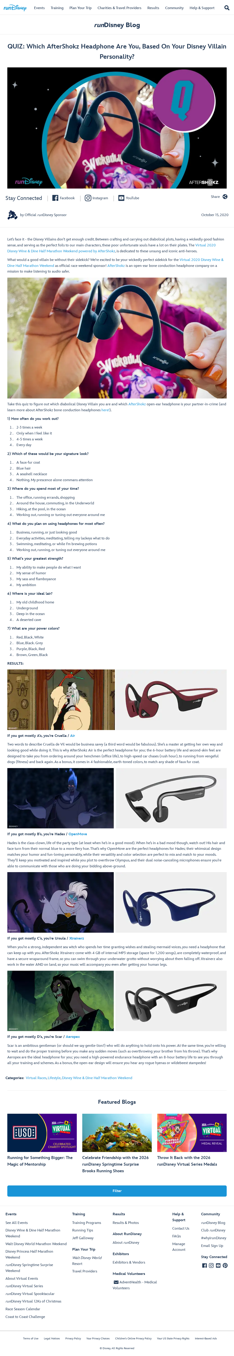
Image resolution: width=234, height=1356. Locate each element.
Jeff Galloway (82, 1238)
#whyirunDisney (213, 1238)
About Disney (126, 1243)
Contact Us (180, 1228)
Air (72, 736)
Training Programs (86, 1223)
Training (57, 8)
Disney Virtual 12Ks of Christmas (33, 1301)
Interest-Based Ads (206, 1338)
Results (153, 8)
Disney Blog (117, 25)
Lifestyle (54, 1078)
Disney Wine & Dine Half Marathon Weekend (97, 1078)
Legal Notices (52, 1338)
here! (105, 410)
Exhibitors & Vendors (129, 1262)
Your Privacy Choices (98, 1338)
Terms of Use (30, 1338)
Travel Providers (84, 1271)
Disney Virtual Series (24, 1286)
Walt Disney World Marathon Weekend (36, 1244)
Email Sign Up (212, 1246)
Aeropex (73, 1037)
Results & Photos (126, 1223)
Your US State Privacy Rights (173, 1338)
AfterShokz (116, 266)
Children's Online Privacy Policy (133, 1338)
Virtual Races (36, 1078)
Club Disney (213, 1230)
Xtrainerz (76, 938)
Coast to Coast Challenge (25, 1317)
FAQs (176, 1236)
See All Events (16, 1223)
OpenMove (78, 834)
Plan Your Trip (80, 8)
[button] (226, 8)
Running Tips (82, 1230)
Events (39, 8)
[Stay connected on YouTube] (218, 1266)
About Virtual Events (21, 1279)
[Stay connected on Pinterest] (225, 1266)
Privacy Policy (73, 1338)
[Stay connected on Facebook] (204, 1266)
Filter (117, 1191)
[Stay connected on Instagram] (211, 1266)
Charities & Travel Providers (119, 8)
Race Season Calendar (22, 1309)
